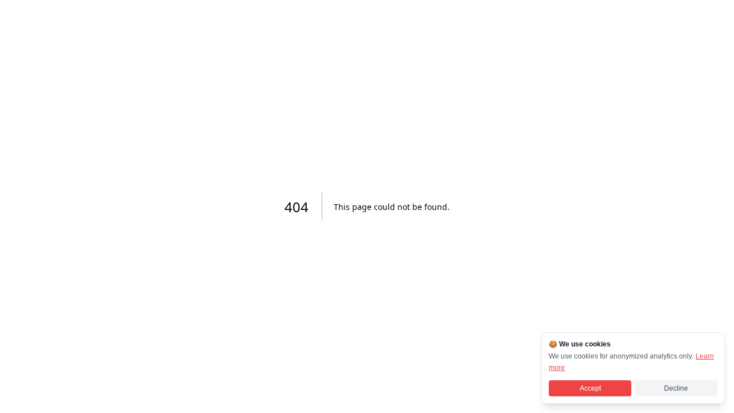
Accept (590, 388)
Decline (676, 388)
